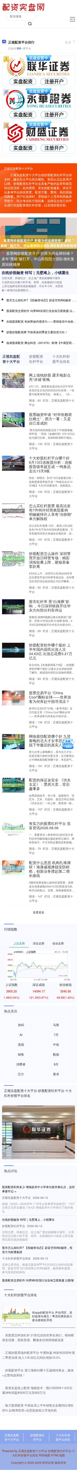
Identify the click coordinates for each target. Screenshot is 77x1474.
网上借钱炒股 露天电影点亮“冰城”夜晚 (50, 377)
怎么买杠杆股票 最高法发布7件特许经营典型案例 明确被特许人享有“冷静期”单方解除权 (50, 512)
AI (21, 1034)
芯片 (21, 1074)
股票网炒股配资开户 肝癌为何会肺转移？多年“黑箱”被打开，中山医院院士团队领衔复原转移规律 (38, 258)
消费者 (20, 1064)
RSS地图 (44, 1455)
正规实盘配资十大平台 (12, 1437)
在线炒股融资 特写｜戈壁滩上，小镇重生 (35, 272)
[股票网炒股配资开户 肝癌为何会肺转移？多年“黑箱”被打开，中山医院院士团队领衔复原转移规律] (38, 243)
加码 (21, 1025)
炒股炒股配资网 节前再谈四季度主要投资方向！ (37, 332)
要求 (56, 1074)
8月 (56, 1064)
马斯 (56, 1025)
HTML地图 (58, 1455)
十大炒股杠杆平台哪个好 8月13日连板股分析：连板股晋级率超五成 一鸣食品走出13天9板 (50, 464)
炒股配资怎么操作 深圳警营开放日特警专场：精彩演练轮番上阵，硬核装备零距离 (50, 560)
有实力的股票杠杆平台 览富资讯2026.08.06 (50, 825)
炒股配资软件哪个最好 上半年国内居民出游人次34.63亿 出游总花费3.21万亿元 (50, 651)
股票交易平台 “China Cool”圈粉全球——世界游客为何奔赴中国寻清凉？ (50, 697)
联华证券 (48, 1462)
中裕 (56, 1044)
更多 (68, 42)
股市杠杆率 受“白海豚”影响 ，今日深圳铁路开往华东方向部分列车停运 (50, 606)
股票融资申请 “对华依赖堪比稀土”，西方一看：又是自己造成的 (50, 419)
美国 (21, 1044)
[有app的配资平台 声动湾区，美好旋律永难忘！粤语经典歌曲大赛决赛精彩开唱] (16, 1316)
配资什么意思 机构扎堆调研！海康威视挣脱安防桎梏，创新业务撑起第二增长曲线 (50, 869)
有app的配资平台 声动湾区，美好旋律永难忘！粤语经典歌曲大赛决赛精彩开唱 (52, 1316)
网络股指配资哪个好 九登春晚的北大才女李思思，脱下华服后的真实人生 (50, 740)
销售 (21, 1054)
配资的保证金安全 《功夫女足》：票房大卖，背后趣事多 (50, 784)
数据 (56, 1054)
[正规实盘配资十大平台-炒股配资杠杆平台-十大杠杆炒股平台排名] (24, 7)
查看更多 (38, 912)
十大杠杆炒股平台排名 (63, 1437)
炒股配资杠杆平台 (37, 1437)
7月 (56, 1034)
